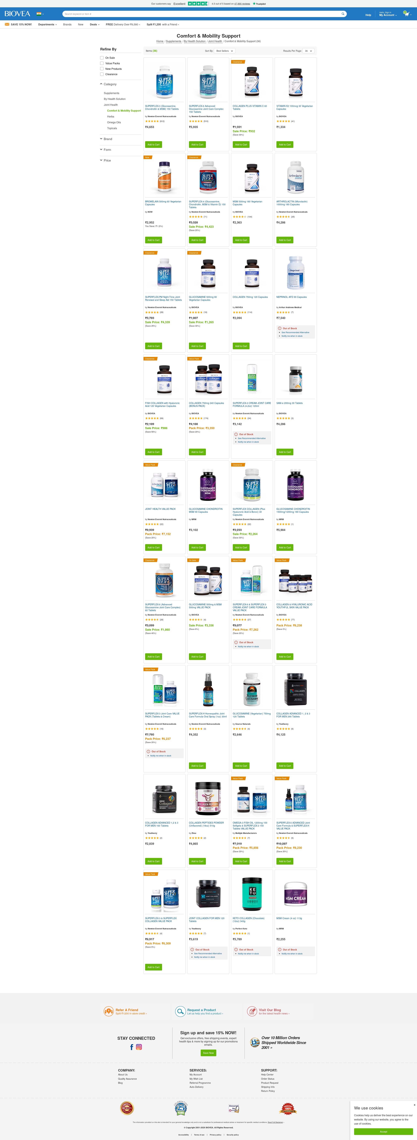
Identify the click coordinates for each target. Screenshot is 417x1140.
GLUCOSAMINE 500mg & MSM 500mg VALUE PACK (205, 606)
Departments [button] (46, 24)
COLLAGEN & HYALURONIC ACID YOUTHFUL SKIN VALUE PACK (294, 606)
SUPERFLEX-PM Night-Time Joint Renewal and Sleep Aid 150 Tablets (163, 298)
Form (107, 149)
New (80, 24)
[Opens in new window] (131, 1047)
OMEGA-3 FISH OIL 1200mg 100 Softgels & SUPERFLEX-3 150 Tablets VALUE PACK (250, 825)
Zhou (194, 833)
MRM (194, 519)
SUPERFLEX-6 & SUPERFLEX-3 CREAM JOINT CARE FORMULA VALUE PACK (250, 607)
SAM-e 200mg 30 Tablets (289, 402)
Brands (67, 24)
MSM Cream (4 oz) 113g (289, 918)
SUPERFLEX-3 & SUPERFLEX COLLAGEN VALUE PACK (161, 920)
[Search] (343, 14)
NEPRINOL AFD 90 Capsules (291, 296)
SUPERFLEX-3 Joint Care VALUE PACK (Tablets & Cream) (162, 715)
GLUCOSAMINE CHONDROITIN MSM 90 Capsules (206, 510)
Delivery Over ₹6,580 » (123, 24)
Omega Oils (114, 122)
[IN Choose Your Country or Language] (40, 14)
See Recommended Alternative (295, 332)
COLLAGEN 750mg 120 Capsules (250, 296)
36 (306, 50)
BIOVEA (239, 116)
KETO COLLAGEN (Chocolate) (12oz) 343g (249, 920)
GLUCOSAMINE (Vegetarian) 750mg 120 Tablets (252, 715)
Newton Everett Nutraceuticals (162, 116)
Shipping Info (268, 1086)
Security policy (233, 1135)
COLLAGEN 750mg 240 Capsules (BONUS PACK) (206, 404)
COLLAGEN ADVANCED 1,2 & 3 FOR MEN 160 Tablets (161, 824)
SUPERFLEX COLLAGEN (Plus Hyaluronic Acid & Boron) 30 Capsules (249, 511)
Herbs (110, 116)
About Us (123, 1074)
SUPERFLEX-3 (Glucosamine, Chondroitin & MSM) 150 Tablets (162, 107)
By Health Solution (195, 41)
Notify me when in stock (292, 335)
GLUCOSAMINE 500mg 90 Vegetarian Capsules (203, 298)
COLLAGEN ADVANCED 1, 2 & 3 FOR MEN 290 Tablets (293, 715)
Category (110, 84)
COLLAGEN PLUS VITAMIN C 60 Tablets (250, 107)
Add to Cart (153, 144)
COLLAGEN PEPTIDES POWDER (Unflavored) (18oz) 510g (206, 824)
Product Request (269, 1082)
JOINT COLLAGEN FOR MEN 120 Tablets (206, 920)
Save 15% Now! (21, 24)
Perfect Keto (241, 928)
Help (368, 15)
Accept (383, 1131)
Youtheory (283, 723)
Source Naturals (243, 723)
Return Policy (268, 1090)
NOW (150, 211)
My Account (196, 1074)
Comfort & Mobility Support (124, 110)
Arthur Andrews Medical (290, 307)
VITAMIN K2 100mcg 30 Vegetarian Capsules (294, 107)
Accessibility (183, 1135)
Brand (108, 138)
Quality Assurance (127, 1078)
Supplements (174, 41)
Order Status (267, 1078)
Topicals (112, 128)
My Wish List (196, 1078)
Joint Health (215, 41)
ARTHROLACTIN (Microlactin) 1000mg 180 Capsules (292, 203)
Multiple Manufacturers (246, 833)
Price (107, 160)
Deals (93, 24)
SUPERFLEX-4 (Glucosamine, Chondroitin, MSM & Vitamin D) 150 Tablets (207, 204)
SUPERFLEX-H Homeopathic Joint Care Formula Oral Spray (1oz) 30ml (208, 715)
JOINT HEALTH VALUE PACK (160, 508)
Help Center (267, 1074)
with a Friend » (163, 24)
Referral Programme (200, 1082)
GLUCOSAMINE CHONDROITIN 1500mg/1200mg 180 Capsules (293, 510)
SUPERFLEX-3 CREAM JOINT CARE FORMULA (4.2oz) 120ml (252, 404)
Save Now (208, 1052)
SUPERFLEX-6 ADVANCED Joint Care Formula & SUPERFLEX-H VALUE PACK (293, 825)
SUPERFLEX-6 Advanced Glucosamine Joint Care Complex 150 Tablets (206, 108)
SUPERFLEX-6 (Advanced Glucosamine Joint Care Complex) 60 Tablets (162, 607)
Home (160, 41)
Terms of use (199, 1135)
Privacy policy (215, 1135)
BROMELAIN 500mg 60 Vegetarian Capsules (163, 203)
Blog (120, 1082)
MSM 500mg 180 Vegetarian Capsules (247, 203)
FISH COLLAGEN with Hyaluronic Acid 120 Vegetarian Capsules (162, 404)
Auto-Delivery (196, 1086)
